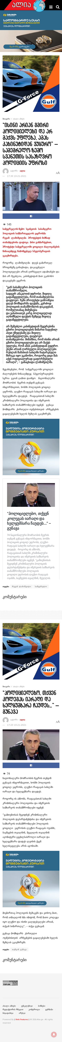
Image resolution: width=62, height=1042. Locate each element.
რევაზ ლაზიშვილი (21, 586)
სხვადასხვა (8, 1013)
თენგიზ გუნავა (19, 949)
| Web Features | (21, 1019)
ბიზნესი (41, 1006)
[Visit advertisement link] (31, 86)
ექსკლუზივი (27, 1006)
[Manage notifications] (54, 1034)
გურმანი (49, 1009)
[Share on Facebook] (31, 216)
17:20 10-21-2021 (16, 725)
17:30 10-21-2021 (16, 176)
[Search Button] (57, 7)
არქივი (22, 1013)
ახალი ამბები (18, 119)
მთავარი (6, 119)
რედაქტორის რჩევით (13, 1009)
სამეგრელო (41, 586)
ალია (22, 171)
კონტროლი (34, 1009)
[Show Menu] (51, 7)
